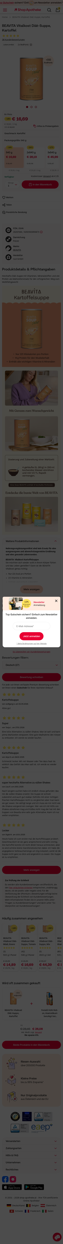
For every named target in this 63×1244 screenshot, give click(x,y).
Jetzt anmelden (31, 636)
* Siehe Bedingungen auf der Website (31, 644)
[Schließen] (56, 600)
